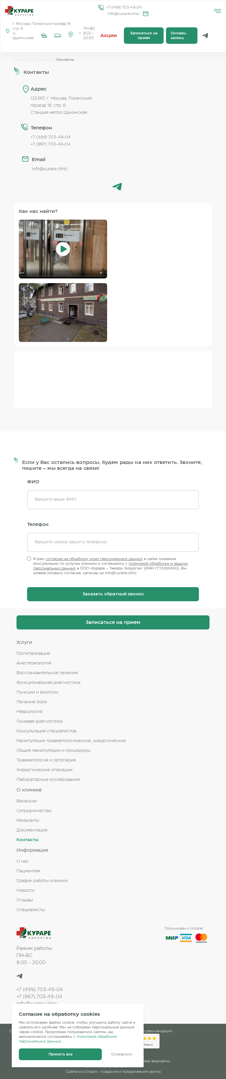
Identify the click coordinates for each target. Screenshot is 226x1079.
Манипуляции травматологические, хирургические (71, 741)
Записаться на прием (143, 35)
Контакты (27, 840)
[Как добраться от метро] (44, 35)
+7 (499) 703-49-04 (124, 7)
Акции (108, 35)
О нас (22, 861)
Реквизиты (27, 821)
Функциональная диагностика (48, 683)
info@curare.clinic (123, 14)
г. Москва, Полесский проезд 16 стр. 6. (42, 26)
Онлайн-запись (179, 35)
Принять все (60, 1054)
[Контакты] (70, 35)
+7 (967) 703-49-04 (39, 996)
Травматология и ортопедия (46, 760)
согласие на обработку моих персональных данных (94, 559)
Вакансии (26, 801)
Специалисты (30, 910)
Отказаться (121, 1054)
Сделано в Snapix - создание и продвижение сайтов (113, 1071)
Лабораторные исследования (48, 780)
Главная (21, 59)
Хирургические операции (44, 770)
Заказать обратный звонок (113, 594)
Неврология (29, 712)
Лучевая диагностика (39, 721)
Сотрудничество (33, 811)
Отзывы (24, 900)
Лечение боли (31, 702)
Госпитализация (33, 654)
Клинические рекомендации (146, 1031)
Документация (31, 830)
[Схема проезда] (58, 35)
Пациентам (28, 871)
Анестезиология (33, 663)
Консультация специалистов (46, 731)
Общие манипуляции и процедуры (53, 751)
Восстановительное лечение (47, 673)
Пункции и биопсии (37, 692)
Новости (25, 890)
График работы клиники (42, 881)
